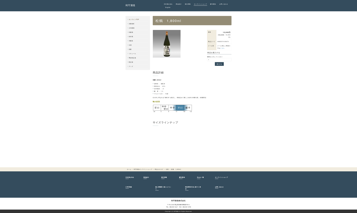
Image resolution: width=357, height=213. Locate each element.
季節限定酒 (132, 58)
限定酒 (131, 62)
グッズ (131, 66)
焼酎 (130, 49)
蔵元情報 (188, 4)
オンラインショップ (200, 4)
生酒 (130, 45)
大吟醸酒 (132, 28)
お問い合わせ (223, 4)
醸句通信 (213, 4)
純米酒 (131, 36)
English (168, 7)
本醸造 (131, 41)
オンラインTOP (134, 19)
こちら (222, 48)
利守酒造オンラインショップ (143, 169)
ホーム (129, 169)
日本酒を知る (168, 4)
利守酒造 (130, 5)
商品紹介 (179, 4)
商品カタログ (159, 169)
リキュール (132, 53)
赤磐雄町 (132, 24)
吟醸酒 (131, 32)
